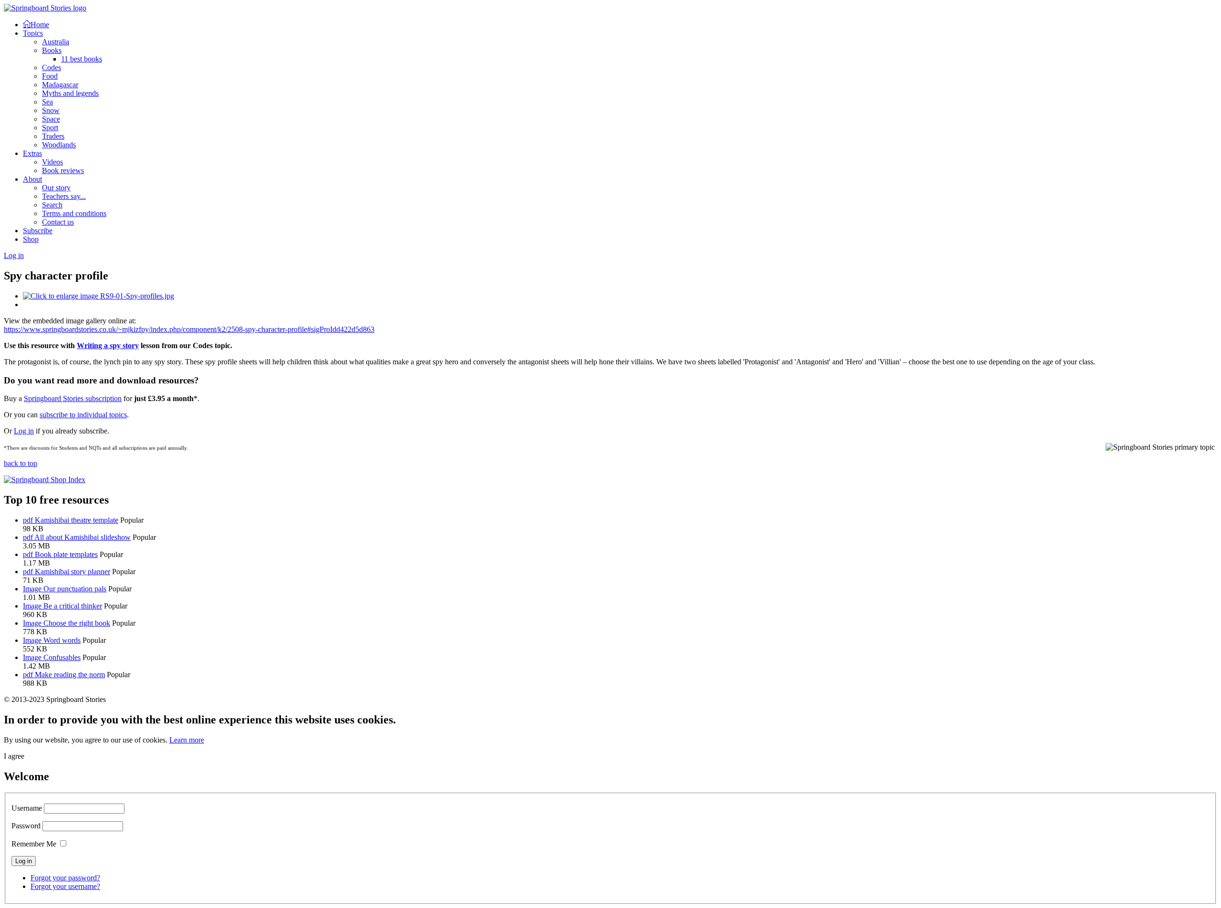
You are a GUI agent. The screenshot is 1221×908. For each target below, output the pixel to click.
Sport (50, 128)
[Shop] (44, 479)
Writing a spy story (108, 345)
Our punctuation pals (74, 589)
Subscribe (37, 231)
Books (52, 50)
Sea (47, 102)
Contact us (58, 222)
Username (26, 808)
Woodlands (59, 145)
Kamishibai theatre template (76, 520)
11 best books (81, 59)
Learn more (186, 740)
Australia (55, 42)
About (32, 179)
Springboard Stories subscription (73, 398)
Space (51, 119)
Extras (32, 153)
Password (26, 826)
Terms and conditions (74, 213)
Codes (51, 67)
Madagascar (60, 85)
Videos (52, 162)
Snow (51, 110)
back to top (20, 463)
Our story (56, 188)
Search (52, 205)
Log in (24, 431)
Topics (33, 33)
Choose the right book (76, 623)
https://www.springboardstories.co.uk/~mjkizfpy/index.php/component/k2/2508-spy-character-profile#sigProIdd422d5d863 (189, 329)
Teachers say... (64, 196)
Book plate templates (66, 554)
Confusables (62, 657)
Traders (53, 136)
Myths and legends (70, 93)
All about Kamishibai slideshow (82, 537)
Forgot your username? (65, 886)
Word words (62, 640)
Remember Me (33, 844)
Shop (31, 239)
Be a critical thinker (72, 606)
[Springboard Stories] (45, 8)
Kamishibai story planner (72, 572)
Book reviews (63, 170)
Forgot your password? (65, 878)
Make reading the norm (70, 675)
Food (50, 76)
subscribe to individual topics (83, 415)
